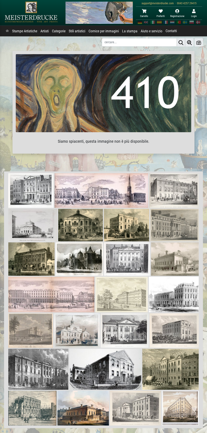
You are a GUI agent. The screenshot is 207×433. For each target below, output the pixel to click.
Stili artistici (77, 31)
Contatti (171, 31)
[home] (7, 31)
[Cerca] (181, 42)
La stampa (129, 31)
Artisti (44, 31)
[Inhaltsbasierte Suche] (189, 42)
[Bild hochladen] (198, 42)
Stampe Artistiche (24, 31)
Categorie (58, 31)
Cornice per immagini (104, 31)
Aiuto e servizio (151, 31)
